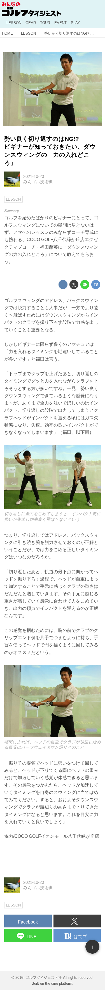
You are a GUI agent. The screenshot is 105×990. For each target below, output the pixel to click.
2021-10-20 (33, 176)
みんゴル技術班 (38, 182)
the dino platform (58, 983)
